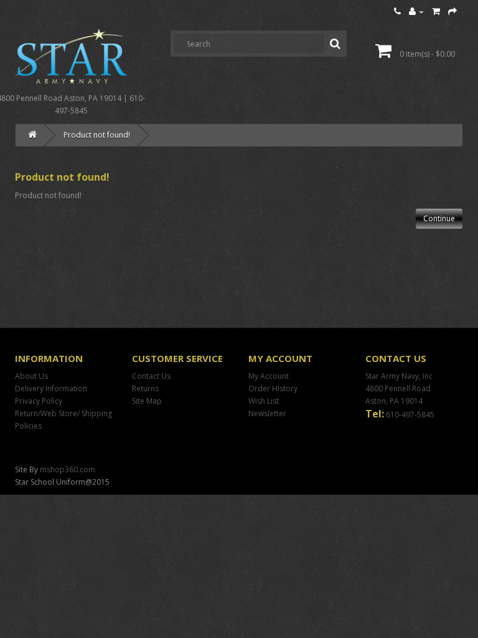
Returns (145, 388)
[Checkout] (452, 11)
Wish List (263, 401)
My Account (268, 376)
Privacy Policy (38, 401)
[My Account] (416, 11)
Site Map (147, 401)
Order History (273, 388)
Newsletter (267, 413)
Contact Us (151, 376)
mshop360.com (67, 469)
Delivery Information (51, 388)
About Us (31, 376)
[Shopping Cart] (436, 11)
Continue (439, 218)
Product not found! (96, 135)
